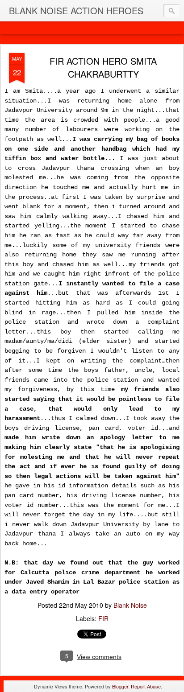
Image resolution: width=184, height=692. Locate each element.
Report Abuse (146, 686)
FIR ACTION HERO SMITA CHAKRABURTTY (103, 67)
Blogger (120, 686)
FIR (103, 618)
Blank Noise (130, 605)
